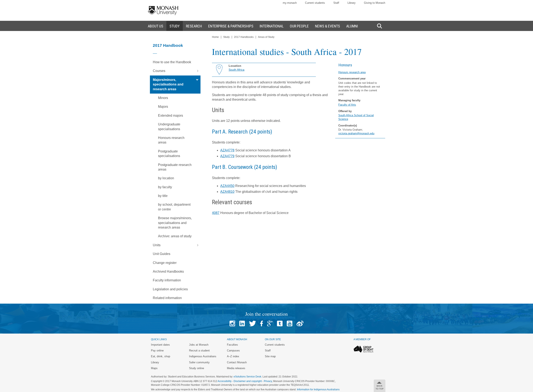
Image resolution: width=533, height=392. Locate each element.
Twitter (252, 323)
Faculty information (167, 280)
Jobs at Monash (198, 344)
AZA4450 (227, 186)
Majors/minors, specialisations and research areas (168, 84)
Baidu (300, 323)
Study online (196, 368)
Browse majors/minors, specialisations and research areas (175, 222)
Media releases (236, 368)
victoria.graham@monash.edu (356, 133)
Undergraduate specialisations (169, 126)
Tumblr (280, 323)
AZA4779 (227, 156)
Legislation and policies (170, 289)
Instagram (232, 323)
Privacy (268, 381)
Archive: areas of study (175, 236)
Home (215, 37)
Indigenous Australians (202, 356)
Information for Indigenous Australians (318, 389)
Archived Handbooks (168, 271)
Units (157, 245)
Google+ (270, 323)
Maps (154, 368)
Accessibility (225, 381)
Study (226, 37)
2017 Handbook (168, 45)
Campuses (233, 350)
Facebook (261, 323)
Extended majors (170, 115)
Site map (270, 356)
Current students (315, 2)
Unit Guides (161, 254)
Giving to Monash (374, 2)
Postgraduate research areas (175, 167)
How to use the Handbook (172, 62)
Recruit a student (199, 350)
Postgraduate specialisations (169, 154)
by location (166, 178)
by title (163, 196)
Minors (163, 98)
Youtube (289, 323)
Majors (163, 106)
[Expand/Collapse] (196, 71)
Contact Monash (237, 362)
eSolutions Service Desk (247, 376)
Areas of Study (266, 37)
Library (351, 2)
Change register (165, 263)
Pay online (157, 350)
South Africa (236, 69)
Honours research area (352, 72)
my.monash (290, 2)
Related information (167, 298)
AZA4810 (227, 191)
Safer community (199, 362)
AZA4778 (227, 150)
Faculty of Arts (347, 104)
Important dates (160, 344)
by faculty (165, 187)
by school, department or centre (174, 207)
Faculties (232, 344)
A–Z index (233, 356)
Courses (159, 71)
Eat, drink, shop (160, 356)
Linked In (242, 323)
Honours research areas (171, 140)
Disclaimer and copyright (248, 381)
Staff (336, 2)
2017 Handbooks (244, 37)
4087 (215, 213)
